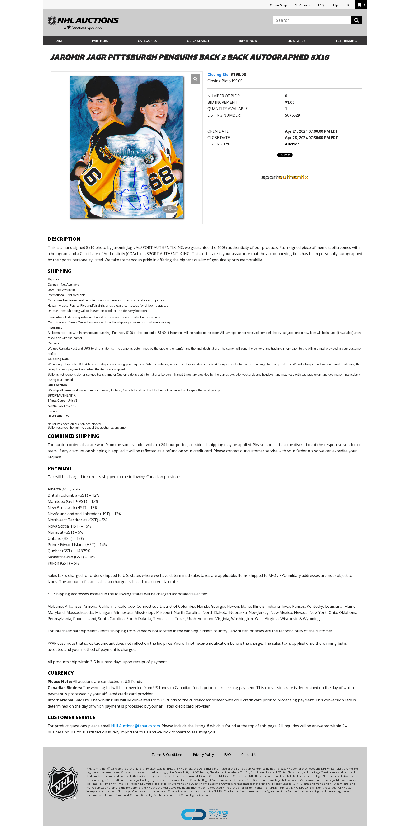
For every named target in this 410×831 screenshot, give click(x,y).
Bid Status (296, 40)
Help (335, 5)
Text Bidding (346, 40)
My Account (302, 5)
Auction (292, 144)
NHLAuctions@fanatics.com (135, 725)
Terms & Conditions (167, 754)
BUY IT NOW (248, 40)
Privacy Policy (203, 754)
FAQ (321, 5)
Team (57, 40)
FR (347, 5)
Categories (147, 40)
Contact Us (249, 754)
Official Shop (278, 5)
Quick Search (198, 40)
